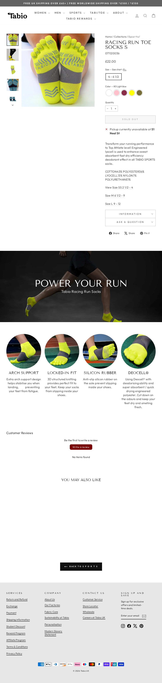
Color (115, 86)
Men (58, 12)
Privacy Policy (14, 653)
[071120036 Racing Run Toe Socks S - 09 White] (17, 536)
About (119, 12)
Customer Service (93, 599)
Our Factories (52, 605)
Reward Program (15, 633)
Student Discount (15, 626)
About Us (50, 599)
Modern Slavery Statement (53, 633)
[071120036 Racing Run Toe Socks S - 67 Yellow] (27, 536)
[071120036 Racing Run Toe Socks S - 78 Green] (31, 536)
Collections (120, 36)
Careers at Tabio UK (94, 617)
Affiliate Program (16, 640)
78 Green (139, 93)
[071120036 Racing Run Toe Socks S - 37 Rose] (24, 536)
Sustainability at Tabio (57, 617)
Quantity (109, 102)
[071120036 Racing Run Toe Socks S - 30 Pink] (20, 536)
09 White (109, 93)
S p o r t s (133, 36)
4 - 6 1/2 (113, 77)
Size (113, 69)
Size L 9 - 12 (113, 204)
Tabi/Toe (98, 12)
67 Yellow (132, 93)
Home (108, 36)
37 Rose (124, 93)
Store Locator (90, 606)
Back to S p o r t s (83, 566)
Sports (76, 12)
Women (40, 12)
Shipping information (18, 619)
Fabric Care (51, 611)
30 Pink (116, 93)
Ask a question (130, 222)
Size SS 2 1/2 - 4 (122, 187)
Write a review (81, 447)
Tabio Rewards (79, 18)
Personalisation (53, 624)
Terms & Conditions (17, 646)
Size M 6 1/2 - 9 (115, 195)
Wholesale (88, 611)
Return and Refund (17, 599)
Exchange (12, 606)
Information (130, 214)
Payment (11, 612)
